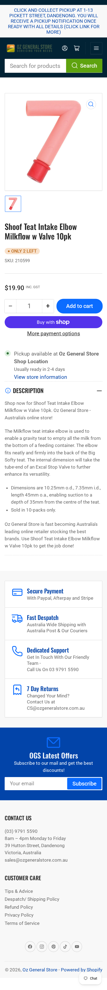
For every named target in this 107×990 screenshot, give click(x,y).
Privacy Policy (19, 915)
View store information (40, 377)
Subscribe (84, 784)
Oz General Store (39, 969)
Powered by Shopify (81, 969)
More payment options (53, 334)
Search (88, 66)
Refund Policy (19, 907)
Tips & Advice (19, 891)
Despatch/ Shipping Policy (32, 899)
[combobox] (53, 66)
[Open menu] (96, 48)
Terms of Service (22, 923)
